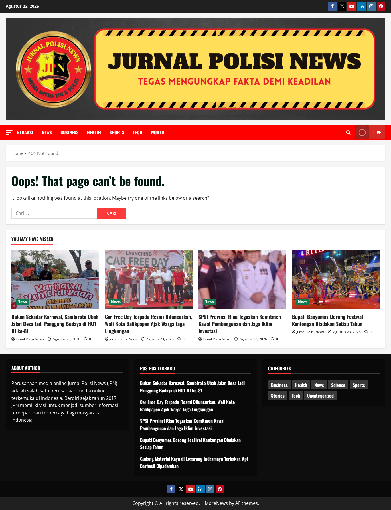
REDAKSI (25, 132)
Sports (117, 132)
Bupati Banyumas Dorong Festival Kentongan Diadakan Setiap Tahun (327, 320)
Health (94, 132)
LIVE (377, 132)
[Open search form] (348, 132)
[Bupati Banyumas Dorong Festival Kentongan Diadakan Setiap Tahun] (336, 279)
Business (69, 132)
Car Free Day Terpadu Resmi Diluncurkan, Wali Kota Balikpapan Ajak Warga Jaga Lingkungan (148, 324)
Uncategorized (320, 395)
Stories (278, 395)
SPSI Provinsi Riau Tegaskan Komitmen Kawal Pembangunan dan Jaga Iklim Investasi (239, 324)
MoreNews (216, 503)
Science (338, 384)
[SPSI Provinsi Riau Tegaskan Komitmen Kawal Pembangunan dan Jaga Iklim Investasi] (242, 279)
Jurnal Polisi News (30, 339)
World (157, 132)
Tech (137, 132)
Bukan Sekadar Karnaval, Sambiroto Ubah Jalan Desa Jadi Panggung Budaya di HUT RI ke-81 (54, 324)
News (47, 132)
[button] (9, 132)
